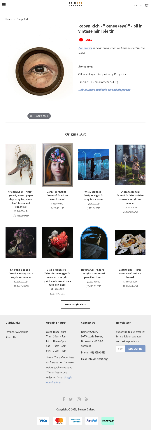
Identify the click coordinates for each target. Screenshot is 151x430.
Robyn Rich (23, 19)
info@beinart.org (98, 359)
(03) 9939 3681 (97, 352)
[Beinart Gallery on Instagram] (79, 400)
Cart (148, 7)
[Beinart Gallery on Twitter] (71, 400)
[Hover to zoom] (39, 71)
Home (9, 19)
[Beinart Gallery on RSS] (87, 400)
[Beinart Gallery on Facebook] (64, 400)
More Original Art (75, 304)
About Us (11, 337)
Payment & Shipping (17, 332)
